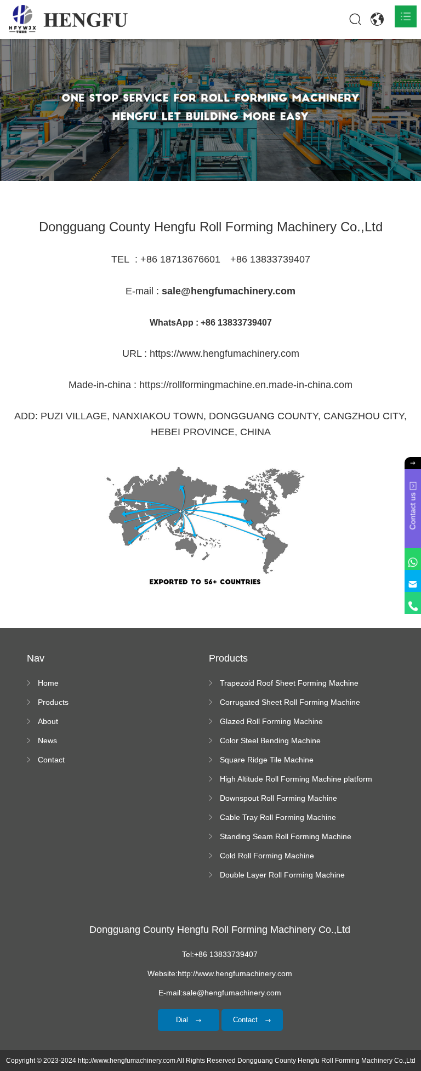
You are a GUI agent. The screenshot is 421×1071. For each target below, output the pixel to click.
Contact (51, 759)
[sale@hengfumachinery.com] (413, 581)
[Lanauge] (377, 19)
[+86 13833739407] (413, 603)
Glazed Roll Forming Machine (271, 721)
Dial (183, 1020)
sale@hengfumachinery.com (228, 291)
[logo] (68, 19)
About (48, 721)
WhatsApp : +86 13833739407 (211, 322)
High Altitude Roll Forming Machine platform (296, 778)
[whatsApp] (413, 559)
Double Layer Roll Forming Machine (282, 874)
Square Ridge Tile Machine (267, 759)
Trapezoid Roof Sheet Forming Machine (289, 683)
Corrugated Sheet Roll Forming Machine (290, 702)
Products (53, 702)
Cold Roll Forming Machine (267, 855)
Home (48, 683)
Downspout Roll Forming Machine (278, 798)
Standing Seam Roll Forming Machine (285, 836)
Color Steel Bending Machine (270, 740)
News (47, 740)
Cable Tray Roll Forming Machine (278, 817)
